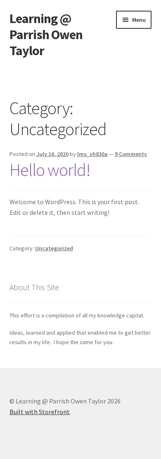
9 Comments (131, 154)
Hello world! (49, 169)
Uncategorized (54, 248)
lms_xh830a (92, 154)
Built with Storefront (39, 412)
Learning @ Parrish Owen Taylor (46, 34)
